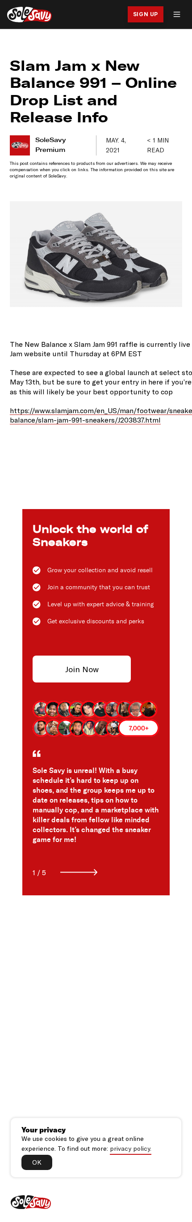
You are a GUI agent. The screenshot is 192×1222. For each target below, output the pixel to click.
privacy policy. (130, 1148)
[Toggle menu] (177, 14)
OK (37, 1162)
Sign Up (145, 14)
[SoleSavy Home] (29, 14)
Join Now (82, 669)
